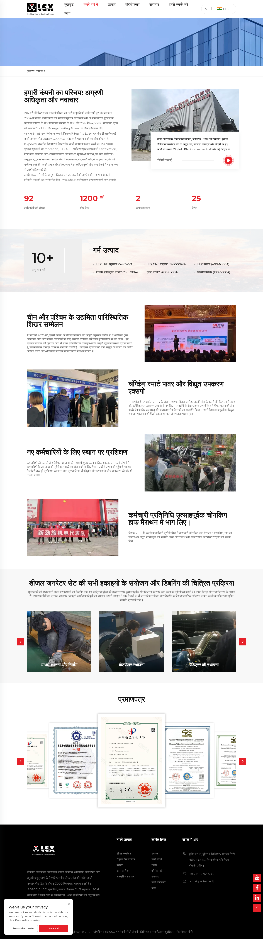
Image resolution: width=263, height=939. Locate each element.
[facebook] (257, 888)
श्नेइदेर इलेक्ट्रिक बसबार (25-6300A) (117, 272)
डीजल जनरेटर (124, 853)
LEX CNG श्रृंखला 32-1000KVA (166, 264)
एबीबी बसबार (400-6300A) (163, 272)
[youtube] (257, 878)
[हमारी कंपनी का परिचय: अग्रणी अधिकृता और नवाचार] (228, 160)
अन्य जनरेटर (123, 870)
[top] (257, 908)
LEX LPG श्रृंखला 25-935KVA (114, 264)
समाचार (154, 4)
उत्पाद (112, 4)
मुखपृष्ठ (69, 4)
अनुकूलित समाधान (125, 876)
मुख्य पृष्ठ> (31, 70)
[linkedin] (257, 898)
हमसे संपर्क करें (178, 4)
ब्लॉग (67, 13)
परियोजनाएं (132, 4)
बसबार (120, 865)
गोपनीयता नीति (185, 932)
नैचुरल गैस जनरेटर (126, 859)
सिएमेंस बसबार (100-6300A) (213, 272)
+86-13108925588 (201, 874)
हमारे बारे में (91, 4)
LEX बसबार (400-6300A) (213, 264)
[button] (20, 641)
